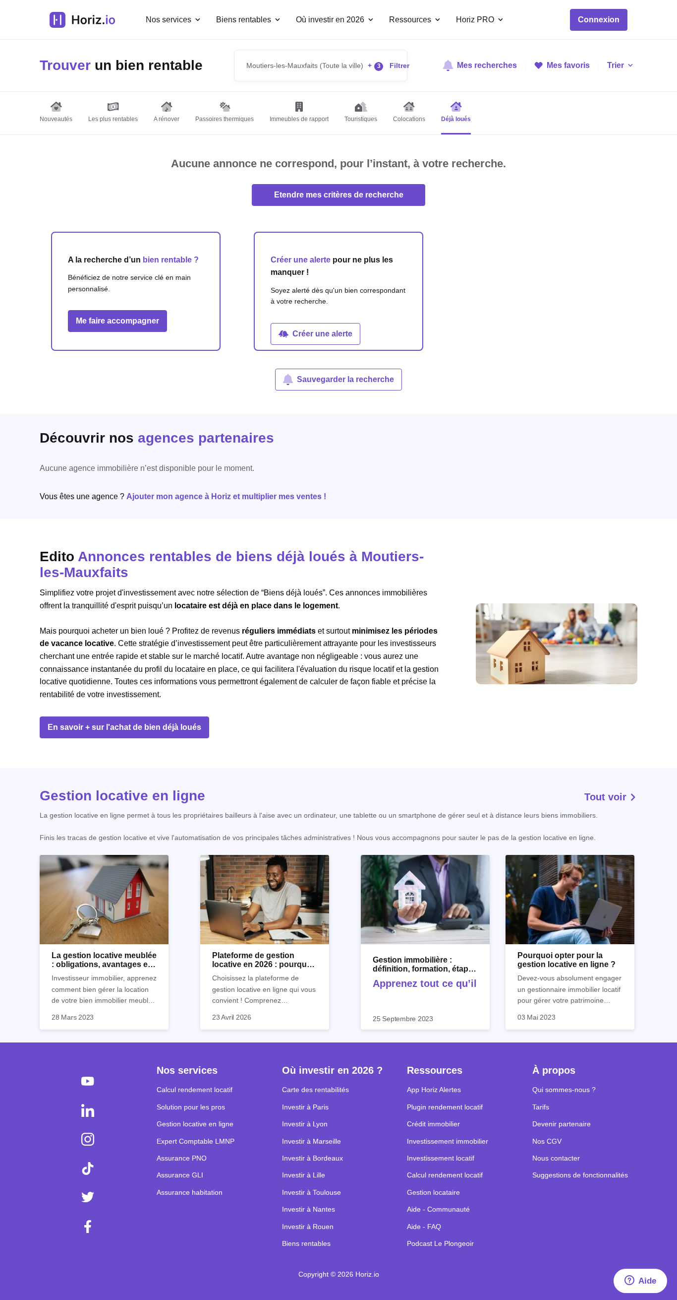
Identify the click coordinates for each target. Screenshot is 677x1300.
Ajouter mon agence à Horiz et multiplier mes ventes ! (226, 496)
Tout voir (606, 796)
